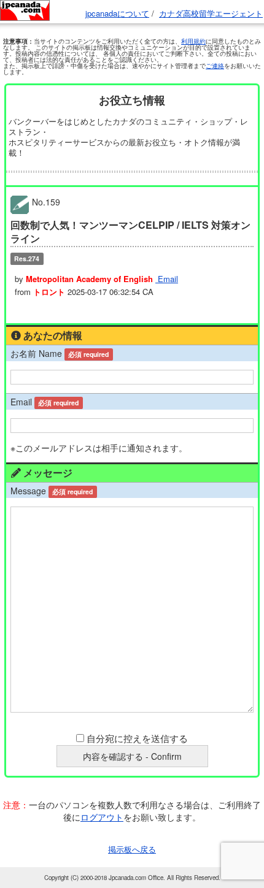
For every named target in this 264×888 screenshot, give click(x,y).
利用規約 (193, 41)
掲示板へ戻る (132, 849)
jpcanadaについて (117, 13)
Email (166, 279)
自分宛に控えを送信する (137, 738)
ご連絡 (215, 65)
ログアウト (101, 817)
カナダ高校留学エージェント (211, 13)
